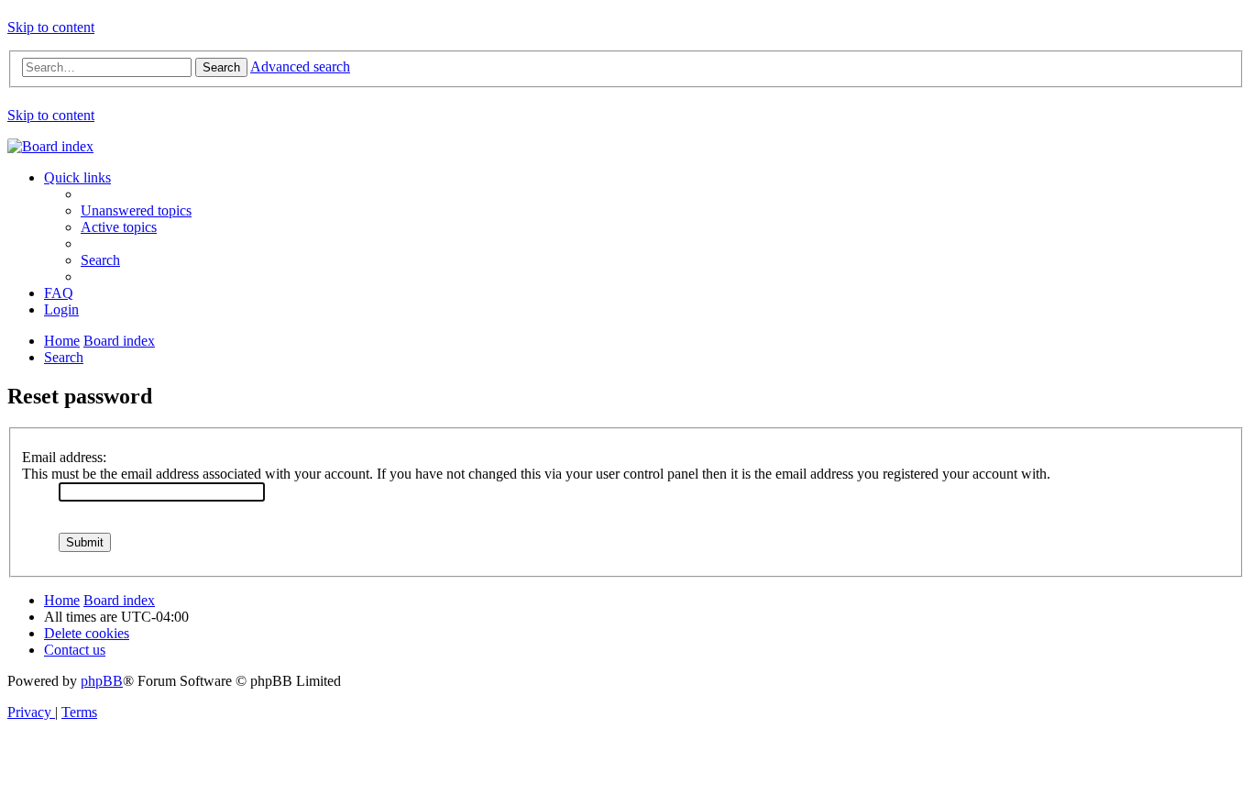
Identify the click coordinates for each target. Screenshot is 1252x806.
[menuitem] (136, 210)
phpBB (102, 681)
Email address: (64, 457)
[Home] (50, 146)
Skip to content (50, 27)
